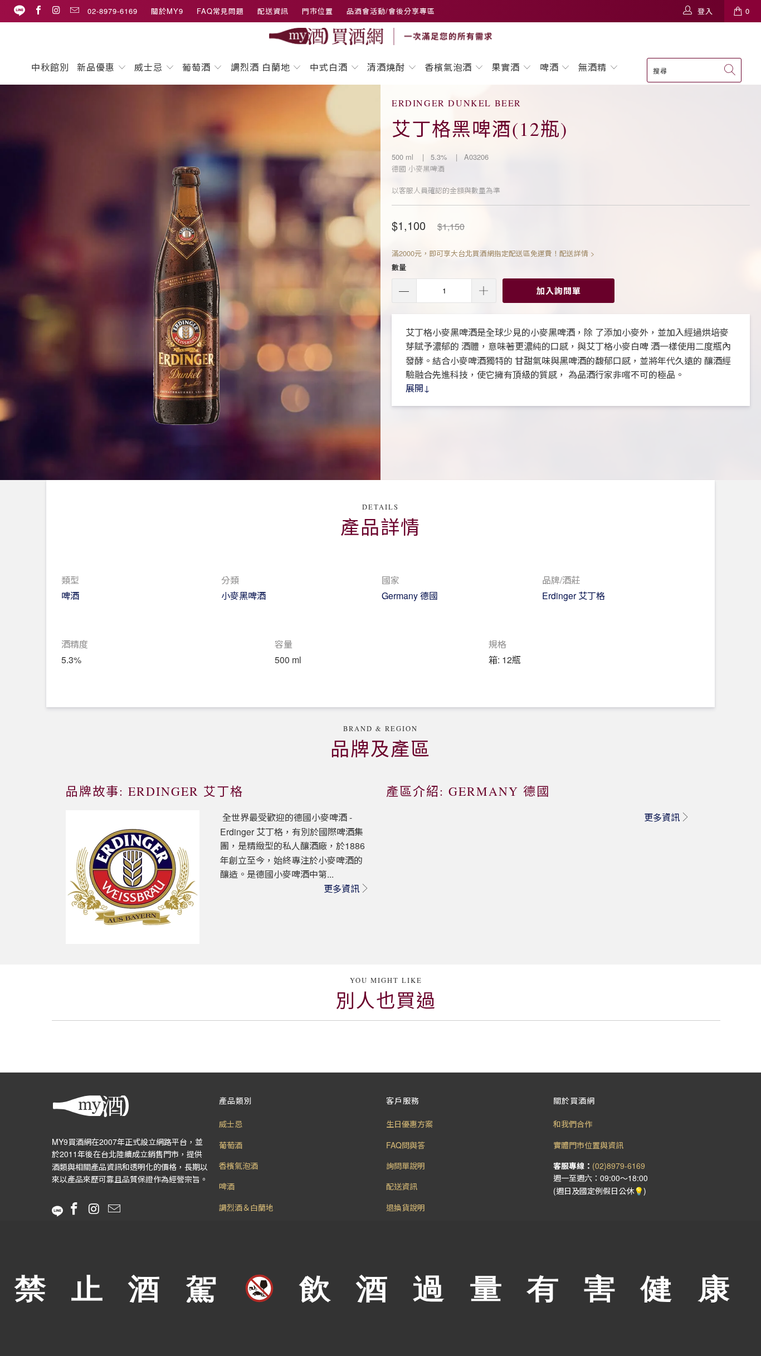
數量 (399, 267)
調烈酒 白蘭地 (260, 67)
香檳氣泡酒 (448, 67)
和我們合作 (572, 1123)
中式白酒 (330, 67)
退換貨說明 (405, 1207)
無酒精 (593, 67)
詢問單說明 (405, 1165)
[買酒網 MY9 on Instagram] (56, 11)
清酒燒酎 (386, 67)
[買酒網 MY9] (380, 36)
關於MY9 (167, 11)
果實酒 (505, 67)
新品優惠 (96, 67)
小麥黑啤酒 (243, 595)
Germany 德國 (410, 595)
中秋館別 (50, 67)
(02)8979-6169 (618, 1165)
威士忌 (148, 67)
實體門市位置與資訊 (588, 1145)
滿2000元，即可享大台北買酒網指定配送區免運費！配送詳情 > (493, 253)
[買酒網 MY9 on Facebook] (38, 11)
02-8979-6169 (112, 11)
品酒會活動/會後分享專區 (391, 11)
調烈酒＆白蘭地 (246, 1207)
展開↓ (418, 387)
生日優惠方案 (409, 1123)
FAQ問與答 (405, 1145)
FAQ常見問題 (220, 11)
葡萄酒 (196, 67)
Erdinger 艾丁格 (573, 595)
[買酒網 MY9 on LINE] (19, 11)
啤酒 (549, 67)
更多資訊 (341, 888)
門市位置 (317, 11)
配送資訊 (273, 11)
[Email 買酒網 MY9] (74, 11)
